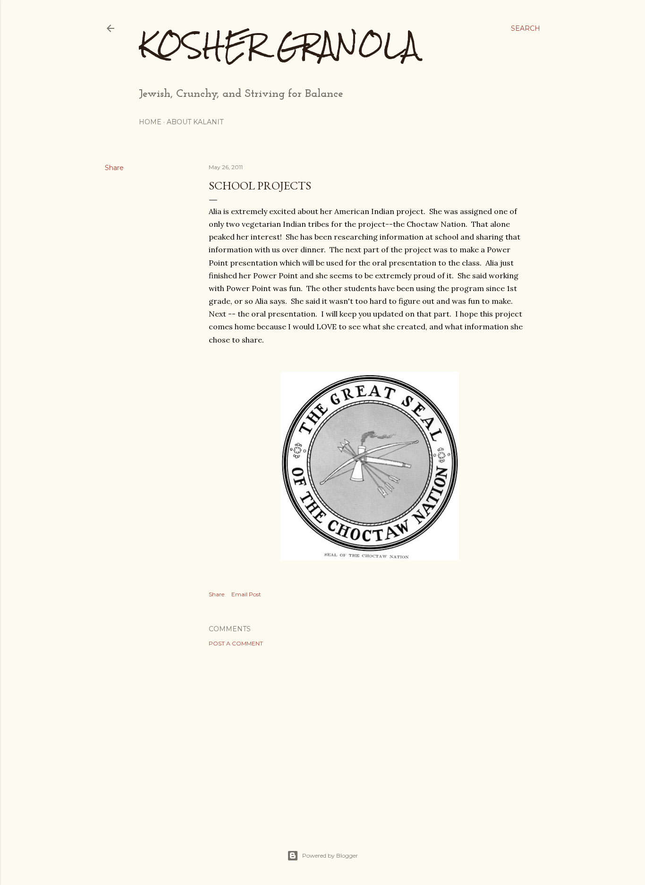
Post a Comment (236, 643)
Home (150, 122)
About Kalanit (195, 122)
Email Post (246, 594)
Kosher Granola (279, 45)
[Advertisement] (370, 736)
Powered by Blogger (330, 855)
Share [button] (114, 167)
